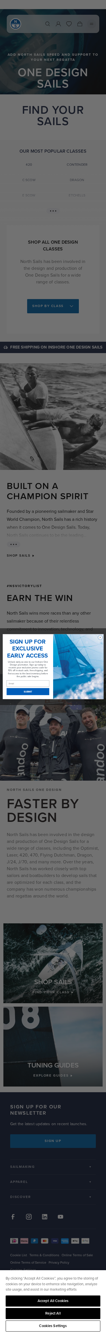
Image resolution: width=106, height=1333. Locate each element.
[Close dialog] (100, 637)
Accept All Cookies (53, 1301)
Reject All (52, 1313)
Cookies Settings (53, 1326)
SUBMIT (27, 691)
